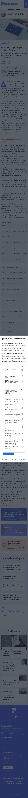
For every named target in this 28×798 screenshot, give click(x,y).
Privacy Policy (22, 459)
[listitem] (14, 366)
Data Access (14, 459)
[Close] (24, 338)
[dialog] (14, 399)
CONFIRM (8, 453)
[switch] (22, 370)
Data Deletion (5, 459)
